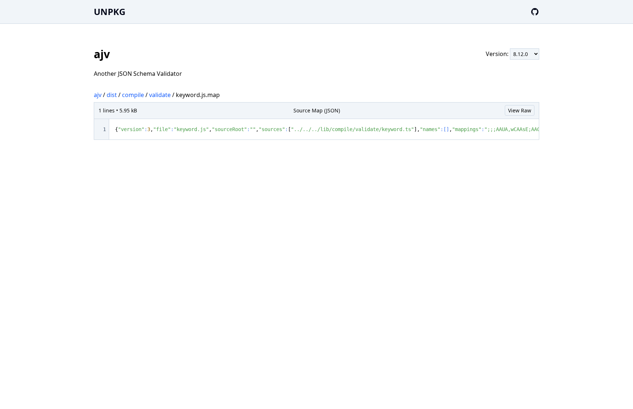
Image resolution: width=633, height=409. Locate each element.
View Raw (519, 110)
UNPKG (109, 11)
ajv (97, 95)
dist (112, 95)
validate (160, 95)
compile (133, 95)
